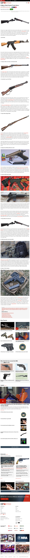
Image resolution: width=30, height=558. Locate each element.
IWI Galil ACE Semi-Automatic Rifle (7, 317)
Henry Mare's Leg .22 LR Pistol (23, 308)
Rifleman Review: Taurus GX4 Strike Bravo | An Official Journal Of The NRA (7, 466)
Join (5, 0)
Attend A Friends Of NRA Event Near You (22, 553)
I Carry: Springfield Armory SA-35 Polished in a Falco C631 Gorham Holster (15, 405)
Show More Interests (19, 491)
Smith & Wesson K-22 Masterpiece (21, 468)
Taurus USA (2, 468)
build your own (3, 59)
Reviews (10, 7)
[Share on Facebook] (12, 6)
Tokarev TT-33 (20, 297)
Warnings (14, 556)
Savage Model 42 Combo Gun (5, 309)
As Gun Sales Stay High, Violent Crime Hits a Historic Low (9, 438)
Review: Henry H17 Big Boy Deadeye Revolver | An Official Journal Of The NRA (7, 371)
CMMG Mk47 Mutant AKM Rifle (6, 316)
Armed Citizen (3, 481)
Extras (3, 7)
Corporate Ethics (10, 556)
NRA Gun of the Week (18, 511)
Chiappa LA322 (4, 71)
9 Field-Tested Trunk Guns (6, 314)
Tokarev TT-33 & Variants (22, 309)
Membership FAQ (18, 519)
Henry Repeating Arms (10, 99)
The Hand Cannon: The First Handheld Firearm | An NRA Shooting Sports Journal (22, 470)
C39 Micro (18, 213)
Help (1, 510)
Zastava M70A (14, 303)
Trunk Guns (3, 308)
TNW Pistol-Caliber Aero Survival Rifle (14, 309)
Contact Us (2, 508)
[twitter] (14, 6)
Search (1, 511)
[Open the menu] (28, 3)
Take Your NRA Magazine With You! (6, 542)
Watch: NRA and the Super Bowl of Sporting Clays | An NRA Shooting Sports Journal (7, 470)
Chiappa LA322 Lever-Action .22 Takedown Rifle (14, 308)
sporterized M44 (8, 137)
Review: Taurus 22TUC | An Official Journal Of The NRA (7, 381)
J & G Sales (19, 300)
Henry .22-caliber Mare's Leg (6, 105)
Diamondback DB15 (4, 215)
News (1, 7)
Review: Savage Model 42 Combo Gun (8, 313)
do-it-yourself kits (20, 216)
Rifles (5, 7)
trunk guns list (24, 31)
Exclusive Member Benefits (19, 518)
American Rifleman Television (4, 517)
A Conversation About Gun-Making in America (7, 425)
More (5, 385)
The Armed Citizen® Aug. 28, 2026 (6, 418)
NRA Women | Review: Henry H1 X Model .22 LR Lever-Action (22, 381)
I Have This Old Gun (18, 478)
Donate (10, 0)
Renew (8, 0)
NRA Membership (18, 517)
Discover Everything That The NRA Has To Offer (7, 553)
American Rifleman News (20, 481)
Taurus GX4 (12, 468)
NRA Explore (2, 519)
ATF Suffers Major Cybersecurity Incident (7, 412)
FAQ (1, 509)
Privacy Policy (2, 556)
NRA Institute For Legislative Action (5, 518)
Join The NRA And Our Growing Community (21, 543)
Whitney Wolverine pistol (21, 168)
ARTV (1, 478)
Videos (16, 509)
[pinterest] (16, 6)
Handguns (7, 7)
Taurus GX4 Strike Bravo (7, 468)
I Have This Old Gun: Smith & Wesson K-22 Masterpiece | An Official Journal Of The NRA (21, 466)
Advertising (2, 507)
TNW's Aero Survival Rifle (4, 259)
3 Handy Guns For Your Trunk (6, 315)
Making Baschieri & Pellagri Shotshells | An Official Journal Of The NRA (6, 475)
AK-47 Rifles (6, 308)
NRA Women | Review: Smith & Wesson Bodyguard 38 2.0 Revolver (21, 371)
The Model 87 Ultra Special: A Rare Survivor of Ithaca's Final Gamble (9, 432)
